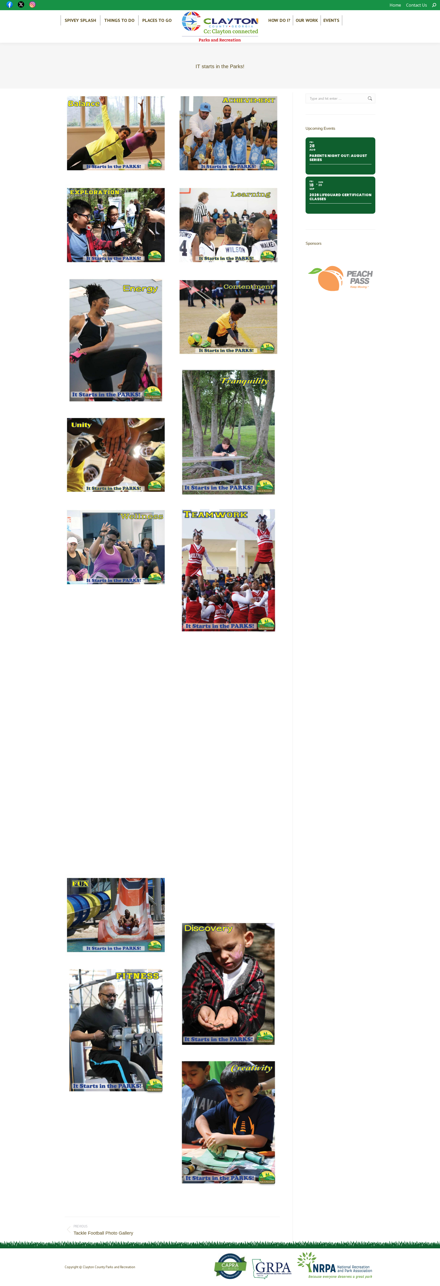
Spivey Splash (80, 20)
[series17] (116, 340)
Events (331, 20)
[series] (228, 570)
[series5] (116, 731)
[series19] (228, 432)
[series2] (116, 547)
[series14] (228, 133)
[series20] (116, 455)
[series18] (228, 317)
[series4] (228, 685)
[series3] (116, 639)
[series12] (228, 984)
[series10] (116, 1030)
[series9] (228, 869)
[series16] (228, 225)
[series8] (228, 1122)
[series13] (116, 133)
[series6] (228, 777)
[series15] (116, 225)
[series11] (116, 915)
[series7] (116, 823)
